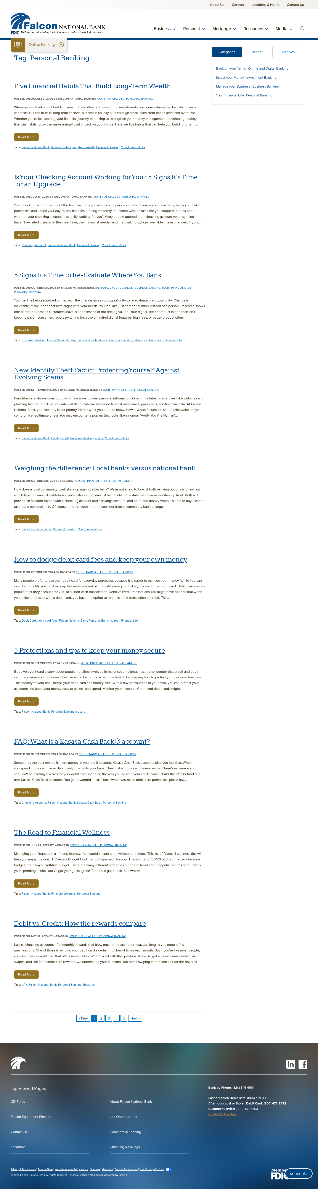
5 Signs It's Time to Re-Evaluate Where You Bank (88, 275)
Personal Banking (108, 147)
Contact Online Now (222, 1114)
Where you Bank (145, 340)
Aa (291, 1174)
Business (162, 28)
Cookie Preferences (126, 1169)
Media (281, 28)
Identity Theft (60, 438)
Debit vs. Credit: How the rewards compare (80, 924)
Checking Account (34, 245)
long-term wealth (83, 147)
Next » (135, 1018)
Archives (288, 51)
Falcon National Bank (36, 147)
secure (80, 711)
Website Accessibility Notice (71, 1169)
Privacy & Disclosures (23, 1169)
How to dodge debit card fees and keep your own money (100, 559)
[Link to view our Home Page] (18, 1068)
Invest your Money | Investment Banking (246, 77)
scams (99, 438)
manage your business (92, 340)
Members (107, 1169)
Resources (253, 28)
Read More (26, 137)
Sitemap (95, 1169)
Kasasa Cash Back (89, 802)
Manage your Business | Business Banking (130, 288)
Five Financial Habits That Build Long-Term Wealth (92, 86)
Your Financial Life (133, 147)
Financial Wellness (63, 893)
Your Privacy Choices (152, 1169)
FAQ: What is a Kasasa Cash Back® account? (82, 742)
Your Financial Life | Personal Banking (124, 99)
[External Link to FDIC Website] (280, 1173)
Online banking (39, 45)
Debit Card (29, 620)
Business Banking (34, 340)
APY (24, 984)
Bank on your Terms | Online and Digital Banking (252, 68)
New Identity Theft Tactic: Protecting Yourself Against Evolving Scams (97, 373)
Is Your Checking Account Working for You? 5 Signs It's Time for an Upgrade (106, 180)
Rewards (89, 984)
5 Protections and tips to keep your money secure (89, 651)
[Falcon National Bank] (58, 21)
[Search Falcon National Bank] (302, 28)
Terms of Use (45, 1169)
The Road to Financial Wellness (62, 833)
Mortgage (221, 28)
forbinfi (123, 1175)
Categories (227, 51)
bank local (28, 529)
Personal (191, 28)
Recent (257, 51)
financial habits (61, 147)
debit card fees (47, 620)
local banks (44, 529)
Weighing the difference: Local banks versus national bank (105, 468)
